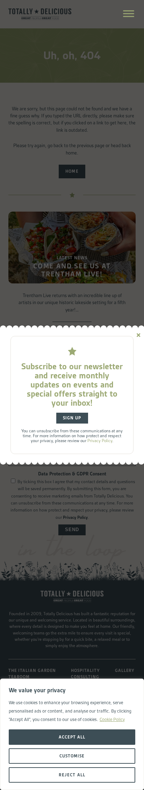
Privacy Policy (99, 440)
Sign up (72, 417)
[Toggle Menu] (128, 13)
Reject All (72, 774)
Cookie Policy (112, 719)
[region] (72, 734)
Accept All (72, 737)
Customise (72, 755)
